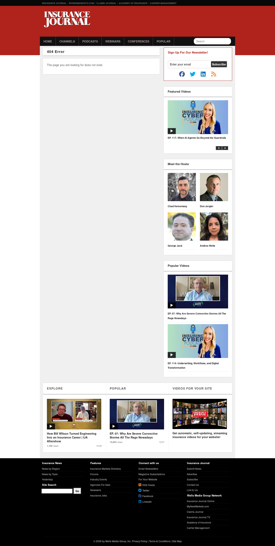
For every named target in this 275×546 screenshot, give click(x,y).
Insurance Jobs (98, 495)
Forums (94, 474)
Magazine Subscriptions (152, 474)
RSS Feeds (148, 485)
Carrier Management (163, 3)
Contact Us (193, 484)
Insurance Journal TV (198, 517)
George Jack (175, 245)
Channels (67, 41)
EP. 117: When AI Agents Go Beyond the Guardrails (197, 138)
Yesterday (47, 479)
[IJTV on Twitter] (192, 74)
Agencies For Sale (100, 484)
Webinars (112, 41)
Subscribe (192, 479)
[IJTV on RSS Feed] (213, 74)
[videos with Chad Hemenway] (182, 187)
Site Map (177, 541)
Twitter (145, 490)
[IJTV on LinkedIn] (203, 74)
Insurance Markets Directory (105, 468)
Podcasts (90, 41)
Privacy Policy (139, 541)
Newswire (95, 490)
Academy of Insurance (133, 3)
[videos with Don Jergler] (214, 187)
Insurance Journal (54, 3)
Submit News (194, 468)
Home (47, 41)
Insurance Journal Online (200, 501)
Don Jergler (206, 206)
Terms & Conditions (159, 541)
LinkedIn (147, 501)
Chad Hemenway (177, 206)
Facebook (147, 496)
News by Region (51, 468)
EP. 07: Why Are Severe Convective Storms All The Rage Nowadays (197, 316)
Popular (163, 41)
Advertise (192, 474)
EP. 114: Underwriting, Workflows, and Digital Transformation (193, 365)
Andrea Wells (207, 245)
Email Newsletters (148, 468)
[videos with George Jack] (182, 227)
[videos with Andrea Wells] (214, 227)
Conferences (138, 41)
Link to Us (192, 490)
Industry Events (98, 479)
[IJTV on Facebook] (182, 74)
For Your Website (148, 479)
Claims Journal (106, 3)
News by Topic (50, 474)
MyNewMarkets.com (81, 3)
